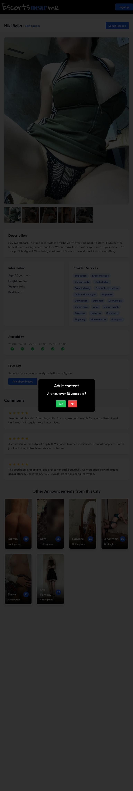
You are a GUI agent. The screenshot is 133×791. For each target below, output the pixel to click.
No (72, 404)
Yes (61, 404)
